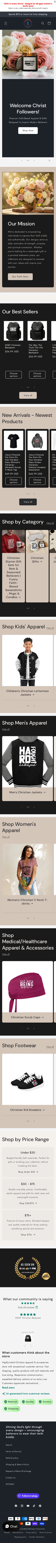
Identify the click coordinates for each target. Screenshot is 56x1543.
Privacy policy (31, 1532)
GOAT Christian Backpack (13, 346)
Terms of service (45, 1532)
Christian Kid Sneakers (25, 1110)
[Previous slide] (22, 160)
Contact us (11, 1477)
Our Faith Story (20, 276)
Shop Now (28, 130)
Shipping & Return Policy (17, 1464)
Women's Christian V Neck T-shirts (27, 901)
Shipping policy (20, 1537)
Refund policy (12, 1457)
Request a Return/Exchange (18, 1471)
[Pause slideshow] (51, 160)
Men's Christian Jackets (25, 792)
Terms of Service (13, 1451)
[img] (28, 1303)
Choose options (14, 374)
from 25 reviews (26, 1307)
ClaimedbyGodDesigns (26, 1529)
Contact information (36, 1537)
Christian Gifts (37, 559)
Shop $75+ (26, 1234)
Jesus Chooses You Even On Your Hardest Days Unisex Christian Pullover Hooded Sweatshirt (37, 462)
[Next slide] (34, 160)
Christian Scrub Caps (25, 1017)
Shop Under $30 (26, 1171)
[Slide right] (34, 387)
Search (9, 1444)
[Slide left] (22, 387)
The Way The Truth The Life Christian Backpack (36, 349)
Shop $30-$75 (26, 1203)
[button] (6, 23)
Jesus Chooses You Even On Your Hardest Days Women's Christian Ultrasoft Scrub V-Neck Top (13, 462)
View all (28, 395)
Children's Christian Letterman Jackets (27, 692)
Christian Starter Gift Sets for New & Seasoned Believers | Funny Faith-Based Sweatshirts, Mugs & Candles (13, 577)
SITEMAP (10, 1484)
